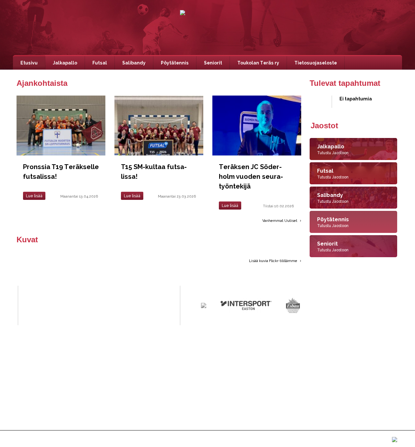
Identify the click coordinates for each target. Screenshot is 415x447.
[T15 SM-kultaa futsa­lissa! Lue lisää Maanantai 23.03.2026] (160, 98)
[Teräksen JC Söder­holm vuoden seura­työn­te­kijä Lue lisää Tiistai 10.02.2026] (255, 98)
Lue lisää (34, 196)
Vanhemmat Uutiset (280, 221)
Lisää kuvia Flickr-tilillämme (273, 261)
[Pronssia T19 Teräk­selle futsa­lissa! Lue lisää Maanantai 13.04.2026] (62, 98)
